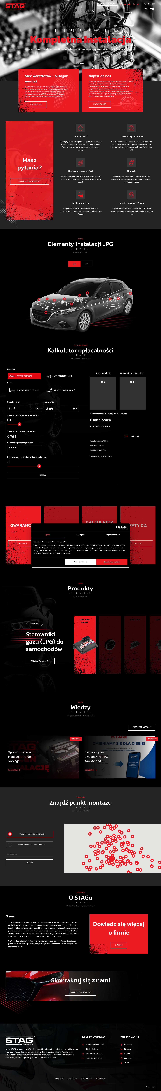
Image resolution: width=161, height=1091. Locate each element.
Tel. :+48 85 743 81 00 (94, 1054)
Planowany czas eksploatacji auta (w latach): (27, 457)
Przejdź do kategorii (40, 661)
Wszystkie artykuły (142, 727)
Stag (153, 1087)
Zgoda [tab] (47, 535)
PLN (38, 408)
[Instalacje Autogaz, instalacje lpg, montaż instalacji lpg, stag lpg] (16, 6)
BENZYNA (11, 369)
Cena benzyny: (13, 402)
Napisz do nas (99, 104)
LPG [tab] (74, 264)
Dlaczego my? (36, 104)
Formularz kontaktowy (29, 181)
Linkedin (127, 1049)
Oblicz (43, 475)
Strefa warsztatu (107, 4)
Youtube (127, 1054)
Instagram (128, 1058)
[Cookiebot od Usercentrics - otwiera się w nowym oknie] (117, 527)
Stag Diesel (72, 1079)
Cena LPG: (49, 402)
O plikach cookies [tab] (113, 535)
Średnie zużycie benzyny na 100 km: (23, 415)
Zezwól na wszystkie (112, 562)
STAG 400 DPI (40, 936)
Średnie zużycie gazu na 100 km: (21, 431)
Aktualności (75, 739)
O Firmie (118, 945)
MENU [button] (146, 9)
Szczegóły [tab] (81, 535)
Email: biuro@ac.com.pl (94, 1058)
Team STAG (59, 1079)
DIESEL (10, 383)
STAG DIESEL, (29, 936)
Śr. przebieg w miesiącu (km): (20, 443)
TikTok (126, 1063)
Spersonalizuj (79, 562)
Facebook (128, 1045)
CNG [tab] (86, 264)
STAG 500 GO (55, 936)
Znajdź (29, 863)
